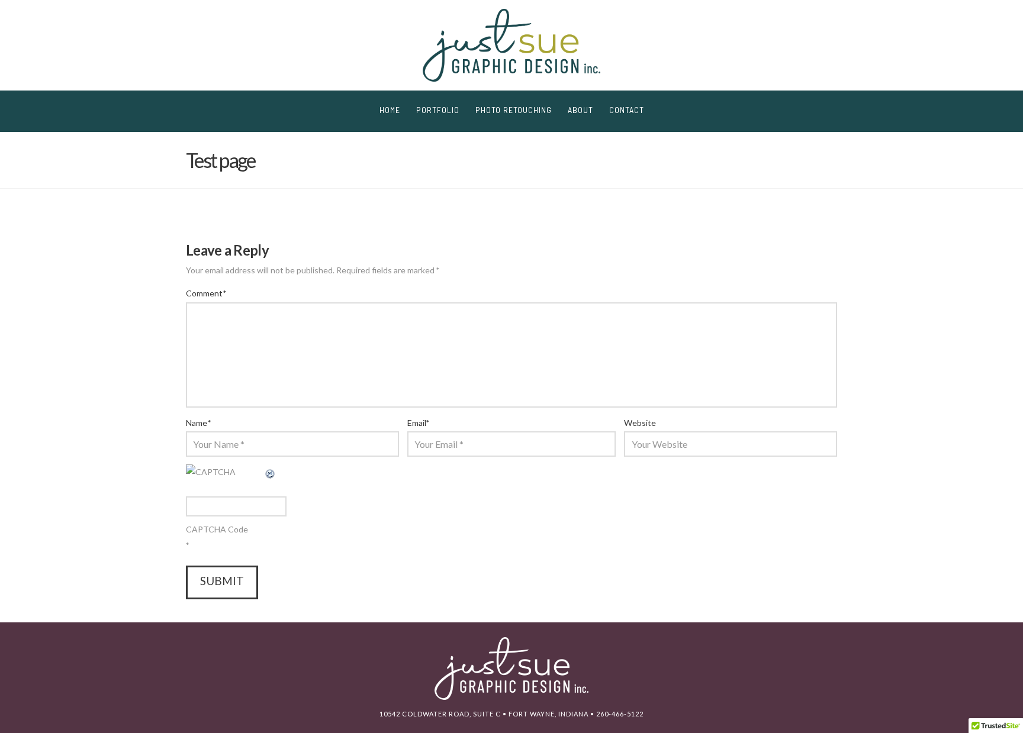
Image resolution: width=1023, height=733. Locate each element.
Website (640, 423)
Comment (206, 293)
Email (418, 423)
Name (198, 423)
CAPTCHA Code (217, 529)
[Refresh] (270, 472)
